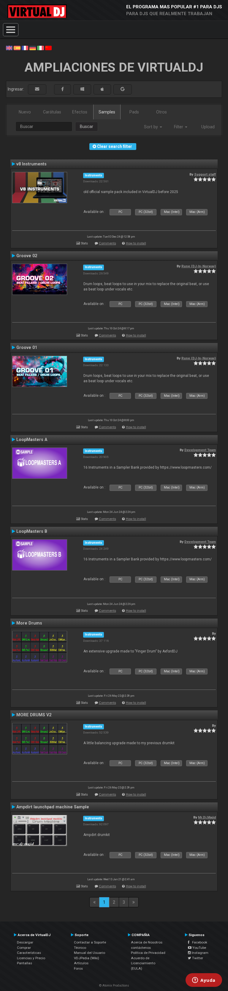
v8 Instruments (31, 164)
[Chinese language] (48, 47)
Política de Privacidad (148, 953)
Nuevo (25, 112)
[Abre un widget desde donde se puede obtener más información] (204, 980)
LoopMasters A (31, 439)
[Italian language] (40, 47)
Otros (161, 112)
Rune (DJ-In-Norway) (198, 266)
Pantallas (24, 963)
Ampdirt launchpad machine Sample (52, 807)
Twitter (197, 958)
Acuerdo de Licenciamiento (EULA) (143, 963)
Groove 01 (26, 347)
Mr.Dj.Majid (207, 817)
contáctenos (141, 948)
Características (29, 953)
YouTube (198, 948)
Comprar (24, 948)
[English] (9, 47)
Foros (78, 968)
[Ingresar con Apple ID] (102, 89)
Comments (107, 243)
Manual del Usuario (89, 953)
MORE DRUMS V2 (33, 714)
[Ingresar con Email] (37, 89)
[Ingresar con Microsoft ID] (82, 89)
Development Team (200, 450)
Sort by (151, 126)
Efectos (79, 112)
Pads (134, 112)
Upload (208, 126)
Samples (107, 112)
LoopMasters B (31, 531)
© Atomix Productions (114, 985)
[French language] (25, 47)
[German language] (32, 47)
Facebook (198, 942)
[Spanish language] (17, 47)
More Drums (29, 623)
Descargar (25, 942)
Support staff (205, 174)
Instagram (199, 953)
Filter (179, 126)
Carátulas (52, 112)
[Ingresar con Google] (122, 89)
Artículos (81, 963)
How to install (136, 243)
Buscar (86, 126)
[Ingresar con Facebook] (62, 89)
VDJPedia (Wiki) (86, 958)
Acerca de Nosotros (146, 942)
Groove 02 (26, 255)
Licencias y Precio (31, 958)
